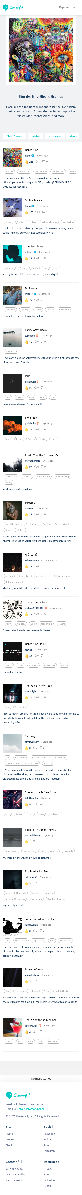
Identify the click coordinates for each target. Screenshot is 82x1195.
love (53, 397)
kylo (7, 814)
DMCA (47, 1186)
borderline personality (55, 524)
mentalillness (63, 576)
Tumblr (48, 1145)
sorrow (20, 397)
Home (9, 1133)
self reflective (62, 991)
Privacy (48, 1168)
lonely (8, 482)
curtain (21, 222)
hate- (54, 439)
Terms (47, 1174)
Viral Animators (15, 1180)
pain (7, 397)
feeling (9, 576)
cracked (33, 665)
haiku (21, 665)
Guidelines (50, 1180)
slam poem (21, 940)
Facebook (49, 1133)
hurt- (32, 397)
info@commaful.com (31, 1109)
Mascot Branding (15, 1174)
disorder (10, 530)
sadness (9, 268)
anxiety (21, 623)
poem (73, 171)
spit (41, 1041)
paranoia (68, 851)
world (8, 665)
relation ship (62, 476)
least (41, 814)
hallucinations (13, 582)
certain (19, 814)
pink (20, 1041)
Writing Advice (14, 1168)
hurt (55, 268)
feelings (25, 309)
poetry (34, 268)
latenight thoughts (15, 893)
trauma (61, 623)
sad (46, 268)
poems (8, 1041)
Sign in (9, 1145)
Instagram (49, 1151)
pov (31, 814)
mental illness (12, 524)
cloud (8, 222)
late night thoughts (42, 893)
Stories (10, 1139)
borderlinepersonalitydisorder (21, 763)
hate (42, 439)
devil (8, 439)
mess (33, 222)
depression (58, 171)
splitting (48, 763)
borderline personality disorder (49, 757)
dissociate (55, 136)
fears (35, 991)
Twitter (48, 1139)
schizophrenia (49, 222)
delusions (53, 1041)
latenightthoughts (15, 899)
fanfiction (54, 814)
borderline (41, 171)
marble (36, 136)
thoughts (10, 309)
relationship (43, 476)
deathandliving (55, 899)
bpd (22, 530)
